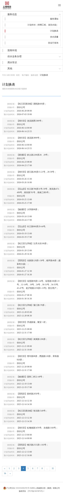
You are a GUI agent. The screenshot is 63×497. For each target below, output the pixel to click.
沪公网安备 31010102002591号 (17, 488)
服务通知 (54, 19)
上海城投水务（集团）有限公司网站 (9, 5)
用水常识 (12, 62)
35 (53, 468)
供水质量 (54, 37)
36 (5, 473)
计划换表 (54, 31)
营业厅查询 (53, 43)
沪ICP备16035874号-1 (36, 491)
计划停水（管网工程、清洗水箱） (43, 25)
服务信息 (34, 75)
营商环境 (12, 50)
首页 (18, 75)
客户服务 (25, 75)
